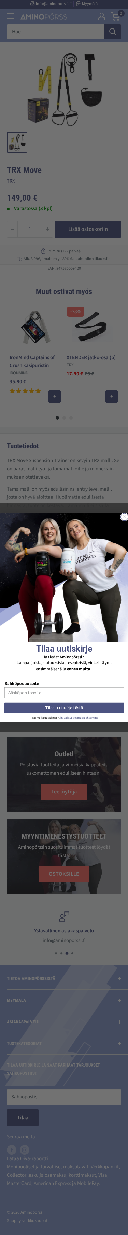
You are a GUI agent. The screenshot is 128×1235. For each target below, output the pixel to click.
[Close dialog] (124, 516)
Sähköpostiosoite (21, 683)
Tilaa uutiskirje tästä (64, 707)
